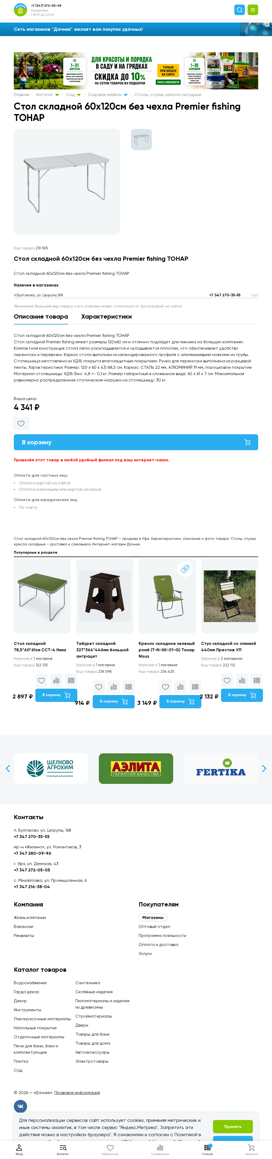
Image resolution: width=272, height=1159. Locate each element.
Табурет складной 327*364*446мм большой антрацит (102, 650)
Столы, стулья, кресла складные (168, 94)
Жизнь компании (30, 917)
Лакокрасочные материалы (42, 1018)
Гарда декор (26, 991)
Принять (233, 1126)
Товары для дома (92, 1043)
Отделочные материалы (39, 1036)
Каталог (45, 94)
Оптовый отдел (154, 926)
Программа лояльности (162, 935)
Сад (71, 94)
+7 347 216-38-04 (32, 886)
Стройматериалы (93, 1016)
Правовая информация (77, 1092)
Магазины (153, 917)
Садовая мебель (105, 94)
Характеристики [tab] (106, 316)
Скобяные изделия (94, 991)
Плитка (21, 1061)
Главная (21, 94)
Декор (20, 1000)
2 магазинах (222, 658)
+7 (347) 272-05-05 (46, 5)
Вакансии (23, 926)
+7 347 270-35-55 (224, 295)
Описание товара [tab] (41, 316)
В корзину (37, 442)
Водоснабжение (30, 982)
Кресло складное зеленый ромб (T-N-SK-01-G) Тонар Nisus (167, 650)
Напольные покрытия (35, 1027)
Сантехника (87, 982)
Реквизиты (24, 935)
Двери (81, 1025)
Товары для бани (92, 1034)
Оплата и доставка (158, 944)
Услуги (145, 953)
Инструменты (27, 1009)
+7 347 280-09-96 (32, 853)
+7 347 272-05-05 (32, 869)
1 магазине (33, 658)
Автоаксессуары (92, 1052)
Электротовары (91, 1061)
